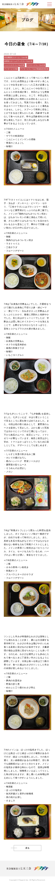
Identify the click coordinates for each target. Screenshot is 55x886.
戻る (27, 848)
